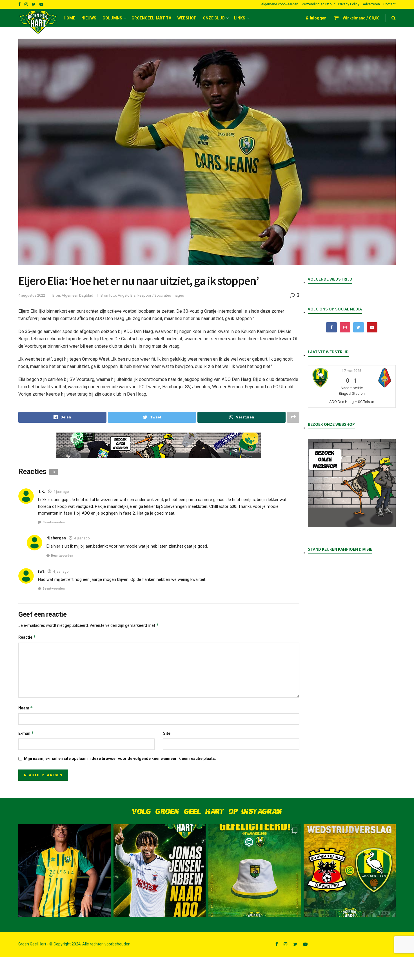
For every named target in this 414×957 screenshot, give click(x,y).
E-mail (26, 733)
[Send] (241, 417)
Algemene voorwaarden (279, 4)
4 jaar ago (61, 492)
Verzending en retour (318, 4)
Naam (25, 708)
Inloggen (317, 18)
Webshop (187, 18)
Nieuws (88, 18)
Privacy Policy (348, 4)
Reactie (27, 637)
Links (239, 18)
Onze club (214, 18)
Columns (112, 18)
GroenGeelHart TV (151, 18)
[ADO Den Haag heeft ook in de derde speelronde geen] (350, 870)
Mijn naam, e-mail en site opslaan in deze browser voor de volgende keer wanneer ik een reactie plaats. (120, 758)
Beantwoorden (54, 522)
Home (69, 18)
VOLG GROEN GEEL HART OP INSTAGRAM (207, 812)
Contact (389, 4)
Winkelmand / (361, 18)
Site (166, 733)
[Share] (62, 417)
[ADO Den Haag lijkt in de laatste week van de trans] (159, 870)
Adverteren (371, 4)
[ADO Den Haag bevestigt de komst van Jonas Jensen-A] (64, 870)
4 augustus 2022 (31, 295)
